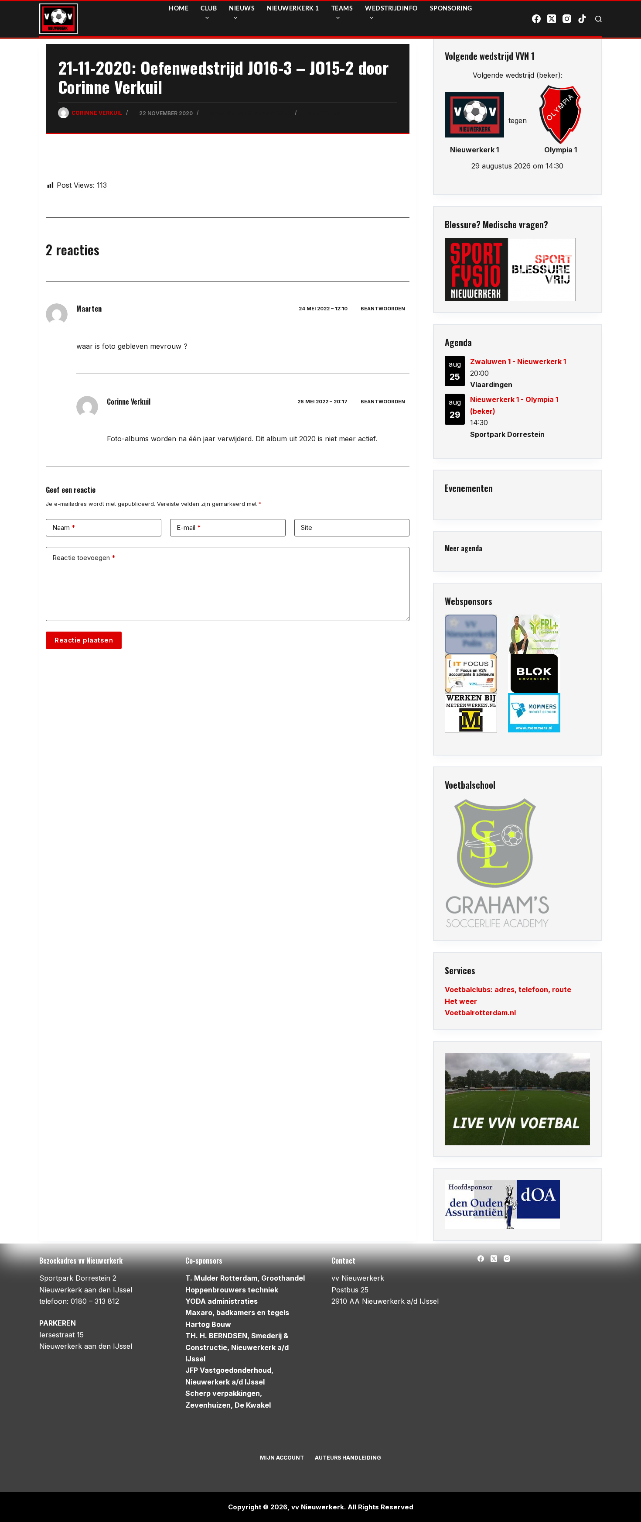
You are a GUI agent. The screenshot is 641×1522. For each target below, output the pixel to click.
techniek (231, 1289)
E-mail (189, 527)
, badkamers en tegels (237, 1312)
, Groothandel (245, 1278)
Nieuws (242, 9)
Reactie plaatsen (84, 640)
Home (178, 9)
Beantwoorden (383, 309)
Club (209, 9)
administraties (221, 1301)
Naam (63, 527)
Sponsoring (451, 9)
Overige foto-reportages (250, 113)
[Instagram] (567, 18)
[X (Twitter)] (551, 18)
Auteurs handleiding (348, 1457)
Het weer (461, 1001)
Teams (342, 9)
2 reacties (324, 113)
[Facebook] (536, 18)
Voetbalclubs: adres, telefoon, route (508, 989)
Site (306, 527)
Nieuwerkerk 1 (293, 9)
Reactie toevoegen (84, 557)
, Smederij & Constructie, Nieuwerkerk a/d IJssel (237, 1347)
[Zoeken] (598, 19)
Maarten (89, 308)
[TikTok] (582, 18)
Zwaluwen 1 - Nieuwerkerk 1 (518, 361)
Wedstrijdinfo (391, 9)
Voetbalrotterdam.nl (480, 1012)
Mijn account (282, 1457)
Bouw (208, 1324)
